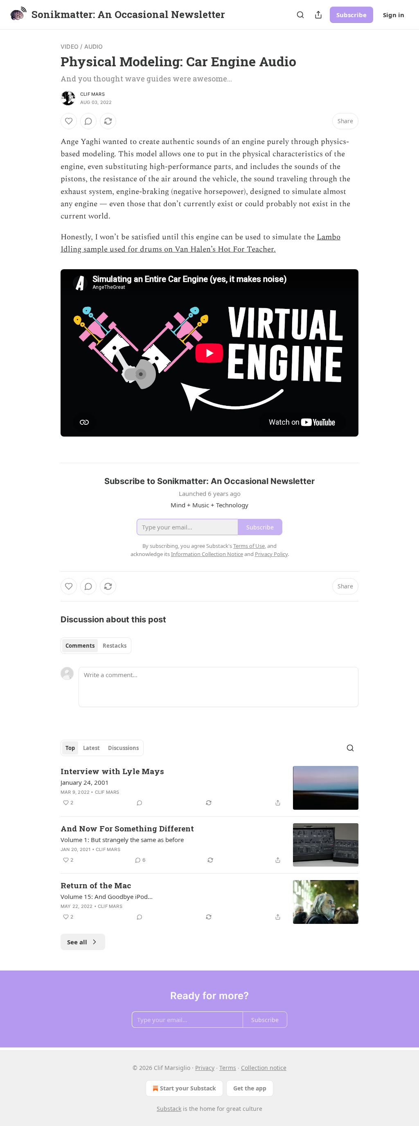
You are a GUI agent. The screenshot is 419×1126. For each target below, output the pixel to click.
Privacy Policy (271, 554)
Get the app (249, 1088)
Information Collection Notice (207, 554)
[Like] (69, 121)
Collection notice (263, 1068)
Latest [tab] (91, 748)
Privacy (204, 1068)
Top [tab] (70, 748)
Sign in (393, 15)
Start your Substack (188, 1088)
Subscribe (351, 15)
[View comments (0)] (88, 121)
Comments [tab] (80, 645)
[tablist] (96, 645)
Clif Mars (92, 94)
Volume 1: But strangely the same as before (122, 839)
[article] (209, 788)
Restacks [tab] (114, 645)
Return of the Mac (96, 885)
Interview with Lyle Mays (112, 771)
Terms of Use (249, 545)
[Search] (300, 15)
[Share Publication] (318, 15)
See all (77, 942)
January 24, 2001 (85, 782)
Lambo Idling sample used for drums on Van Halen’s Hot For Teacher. (200, 243)
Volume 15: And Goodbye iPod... (107, 896)
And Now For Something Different (127, 828)
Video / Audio (82, 46)
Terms (227, 1068)
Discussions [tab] (123, 748)
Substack (169, 1108)
